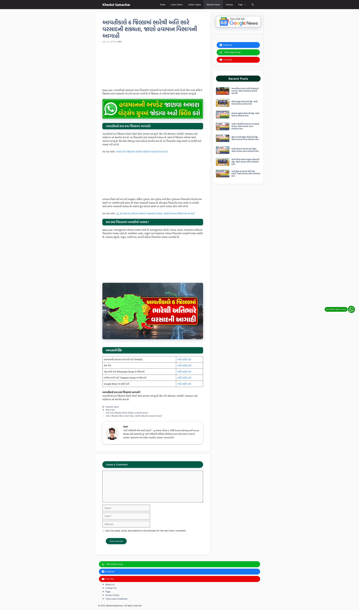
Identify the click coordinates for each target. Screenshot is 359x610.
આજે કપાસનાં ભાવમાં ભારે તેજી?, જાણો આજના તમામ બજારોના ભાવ (245, 150)
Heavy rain (110, 409)
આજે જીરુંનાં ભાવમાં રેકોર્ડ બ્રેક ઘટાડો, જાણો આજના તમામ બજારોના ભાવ (245, 173)
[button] (253, 4)
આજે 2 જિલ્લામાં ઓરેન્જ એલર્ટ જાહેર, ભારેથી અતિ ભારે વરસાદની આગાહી (134, 415)
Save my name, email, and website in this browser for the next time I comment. (145, 530)
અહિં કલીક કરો (184, 359)
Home (162, 4)
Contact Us (111, 588)
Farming (229, 4)
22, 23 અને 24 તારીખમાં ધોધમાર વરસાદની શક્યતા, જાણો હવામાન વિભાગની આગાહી (155, 213)
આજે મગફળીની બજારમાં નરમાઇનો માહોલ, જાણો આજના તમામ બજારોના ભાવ (245, 126)
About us (109, 584)
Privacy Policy (112, 595)
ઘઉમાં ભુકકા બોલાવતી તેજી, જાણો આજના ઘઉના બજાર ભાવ (244, 102)
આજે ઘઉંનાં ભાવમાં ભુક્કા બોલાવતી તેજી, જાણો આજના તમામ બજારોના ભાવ (245, 162)
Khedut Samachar (116, 4)
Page (240, 4)
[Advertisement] (152, 67)
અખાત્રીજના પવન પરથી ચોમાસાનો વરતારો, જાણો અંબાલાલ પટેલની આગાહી (245, 91)
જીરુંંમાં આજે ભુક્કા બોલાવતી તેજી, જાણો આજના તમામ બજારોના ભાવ (245, 138)
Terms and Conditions (116, 598)
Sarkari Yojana (194, 4)
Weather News (213, 4)
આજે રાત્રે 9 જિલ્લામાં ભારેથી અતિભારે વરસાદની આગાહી (142, 151)
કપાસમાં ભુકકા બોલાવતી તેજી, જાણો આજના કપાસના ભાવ (245, 114)
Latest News (177, 4)
